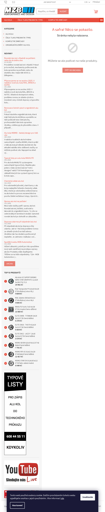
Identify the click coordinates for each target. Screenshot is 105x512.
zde (62, 498)
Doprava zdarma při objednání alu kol (20, 222)
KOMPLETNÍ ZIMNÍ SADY (15, 41)
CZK (86, 2)
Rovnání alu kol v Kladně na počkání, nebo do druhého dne (19, 59)
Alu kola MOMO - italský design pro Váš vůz (21, 134)
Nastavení (17, 505)
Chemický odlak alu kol (14, 181)
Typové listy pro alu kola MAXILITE (19, 158)
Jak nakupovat (49, 2)
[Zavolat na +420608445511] (8, 2)
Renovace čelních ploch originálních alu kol (21, 109)
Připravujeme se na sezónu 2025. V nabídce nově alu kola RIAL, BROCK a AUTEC (20, 83)
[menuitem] (8, 20)
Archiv (9, 263)
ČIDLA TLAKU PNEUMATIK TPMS (18, 37)
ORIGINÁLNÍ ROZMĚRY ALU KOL (18, 45)
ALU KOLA (9, 34)
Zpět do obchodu (73, 70)
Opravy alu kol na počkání (15, 201)
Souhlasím (87, 497)
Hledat (63, 11)
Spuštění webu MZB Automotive (18, 242)
